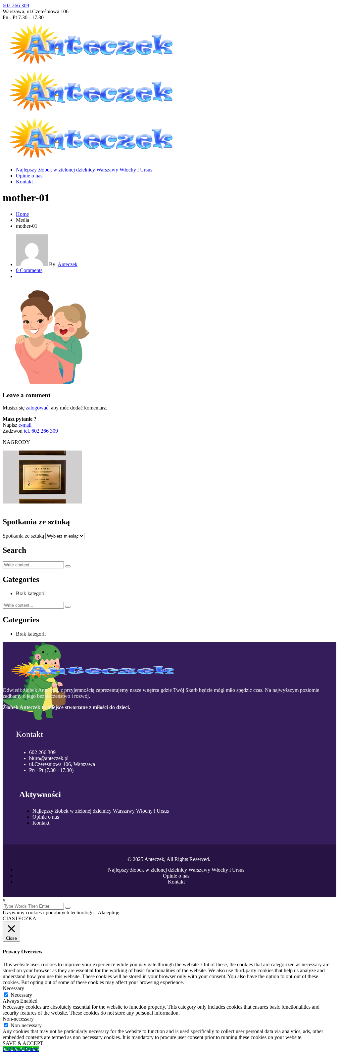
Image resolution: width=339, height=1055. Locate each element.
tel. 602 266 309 (41, 431)
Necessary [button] (13, 988)
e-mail (25, 425)
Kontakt (24, 181)
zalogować (37, 407)
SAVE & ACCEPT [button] (23, 1043)
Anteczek (67, 264)
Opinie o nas (29, 175)
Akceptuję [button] (108, 912)
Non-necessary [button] (18, 1019)
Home (22, 214)
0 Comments (29, 270)
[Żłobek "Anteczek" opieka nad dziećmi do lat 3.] (95, 64)
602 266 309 (16, 5)
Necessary (21, 995)
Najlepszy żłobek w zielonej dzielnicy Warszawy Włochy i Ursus (84, 169)
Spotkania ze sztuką (23, 536)
